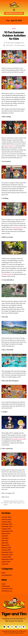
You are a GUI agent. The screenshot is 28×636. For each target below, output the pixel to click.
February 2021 (6, 547)
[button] (14, 10)
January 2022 (6, 522)
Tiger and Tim (14, 614)
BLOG (14, 28)
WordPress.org (7, 591)
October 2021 (6, 529)
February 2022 (6, 519)
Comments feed (7, 588)
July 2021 (5, 536)
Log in (4, 584)
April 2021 (5, 543)
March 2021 (5, 545)
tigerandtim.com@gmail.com (16, 42)
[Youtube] (4, 626)
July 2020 (5, 564)
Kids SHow (7, 501)
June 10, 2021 (9, 45)
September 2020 (7, 559)
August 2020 (6, 561)
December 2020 (7, 552)
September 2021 (7, 531)
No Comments (21, 45)
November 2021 (7, 526)
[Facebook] (8, 626)
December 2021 (7, 524)
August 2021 (6, 533)
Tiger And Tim (14, 501)
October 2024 (6, 517)
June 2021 (5, 538)
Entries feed (6, 586)
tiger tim (19, 502)
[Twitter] (23, 626)
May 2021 (5, 540)
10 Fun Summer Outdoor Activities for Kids (14, 35)
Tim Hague (11, 633)
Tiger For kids (12, 502)
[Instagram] (12, 626)
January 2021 (6, 550)
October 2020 (6, 557)
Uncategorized (7, 575)
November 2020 (7, 554)
